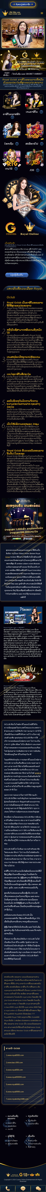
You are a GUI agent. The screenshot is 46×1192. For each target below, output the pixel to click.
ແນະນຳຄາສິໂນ (33, 1124)
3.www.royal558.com (14, 1070)
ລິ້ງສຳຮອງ (31, 1147)
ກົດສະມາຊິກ (32, 1141)
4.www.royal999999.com (16, 1077)
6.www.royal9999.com (15, 1092)
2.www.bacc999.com (14, 1062)
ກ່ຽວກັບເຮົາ (32, 1121)
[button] (21, 51)
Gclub (7, 557)
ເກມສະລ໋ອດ (12, 1126)
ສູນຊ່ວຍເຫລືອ (13, 1144)
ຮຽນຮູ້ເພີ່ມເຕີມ (16, 275)
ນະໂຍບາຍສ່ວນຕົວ (34, 1144)
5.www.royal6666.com (15, 1084)
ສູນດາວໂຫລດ (13, 1141)
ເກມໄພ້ (10, 1129)
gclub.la (38, 773)
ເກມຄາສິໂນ (12, 1123)
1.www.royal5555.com (15, 1055)
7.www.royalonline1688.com (17, 1099)
